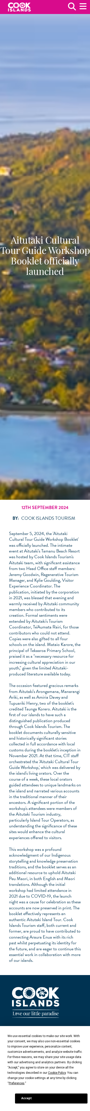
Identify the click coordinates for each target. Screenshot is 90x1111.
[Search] (72, 8)
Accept (26, 1098)
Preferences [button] (16, 1083)
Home (19, 7)
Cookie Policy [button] (57, 1073)
